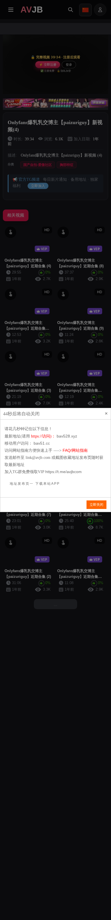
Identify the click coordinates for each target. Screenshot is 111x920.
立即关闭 (96, 505)
